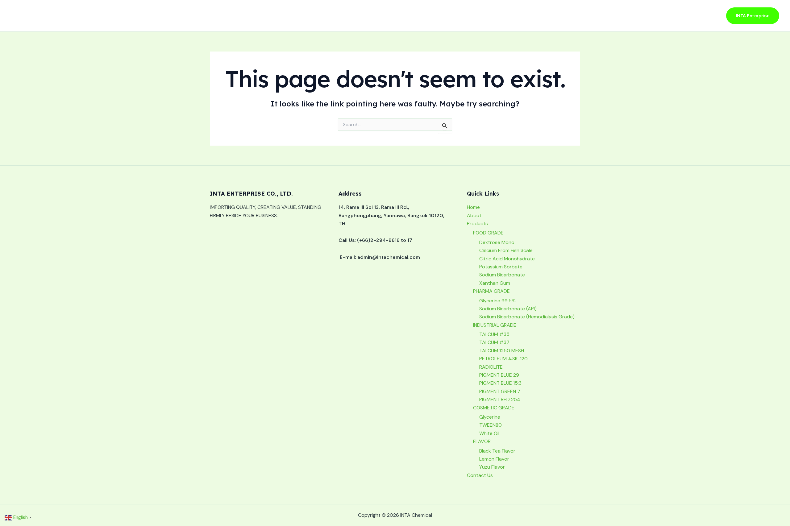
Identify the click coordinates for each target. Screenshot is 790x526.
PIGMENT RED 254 (499, 399)
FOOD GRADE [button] (488, 233)
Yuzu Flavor (492, 467)
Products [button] (662, 15)
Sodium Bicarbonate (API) (508, 308)
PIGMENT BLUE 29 (499, 375)
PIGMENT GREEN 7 (499, 391)
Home (611, 15)
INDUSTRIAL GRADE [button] (494, 325)
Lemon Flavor (494, 459)
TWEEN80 (490, 425)
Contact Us (702, 15)
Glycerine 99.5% (497, 300)
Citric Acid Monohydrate (507, 258)
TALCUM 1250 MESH (501, 350)
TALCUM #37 (494, 342)
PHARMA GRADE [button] (491, 291)
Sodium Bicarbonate (502, 274)
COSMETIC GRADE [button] (493, 407)
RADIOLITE (491, 367)
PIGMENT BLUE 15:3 (500, 383)
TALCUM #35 (494, 334)
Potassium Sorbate (500, 266)
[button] (676, 15)
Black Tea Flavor (497, 451)
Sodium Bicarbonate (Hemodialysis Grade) (527, 316)
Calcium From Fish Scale (506, 250)
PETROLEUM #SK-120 (503, 358)
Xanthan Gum (494, 283)
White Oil (489, 433)
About (635, 15)
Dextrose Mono (496, 242)
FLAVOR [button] (482, 441)
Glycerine (489, 417)
